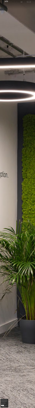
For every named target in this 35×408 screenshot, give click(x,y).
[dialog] (4, 403)
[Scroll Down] (17, 406)
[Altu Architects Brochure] (6, 1)
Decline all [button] (6, 405)
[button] (4, 406)
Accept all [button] (3, 405)
